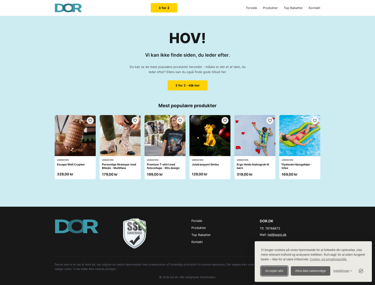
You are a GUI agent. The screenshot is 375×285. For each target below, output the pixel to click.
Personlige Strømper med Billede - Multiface (119, 166)
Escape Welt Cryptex (71, 164)
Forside (251, 8)
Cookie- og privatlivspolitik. (328, 259)
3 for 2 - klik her (187, 85)
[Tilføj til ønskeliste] (90, 120)
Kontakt (314, 8)
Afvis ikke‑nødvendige (310, 270)
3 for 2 (164, 8)
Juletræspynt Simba (205, 164)
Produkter (270, 8)
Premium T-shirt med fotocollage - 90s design (163, 166)
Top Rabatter (293, 8)
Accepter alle (274, 270)
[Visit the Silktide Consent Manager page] (361, 271)
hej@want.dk (277, 235)
